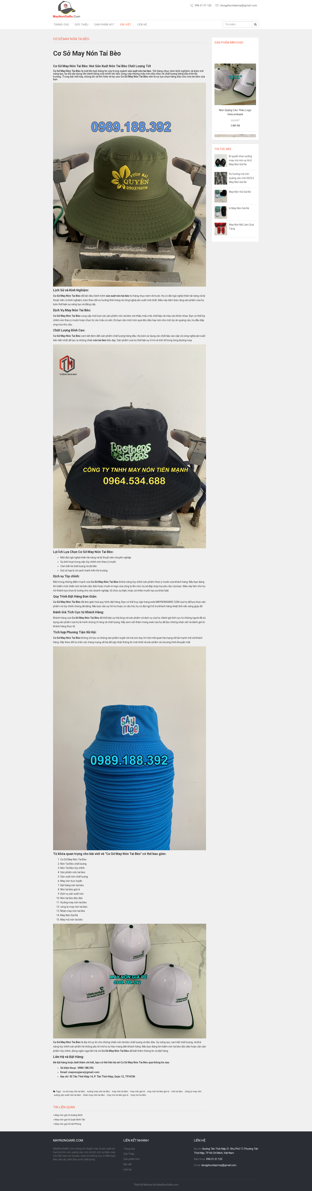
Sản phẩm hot (104, 24)
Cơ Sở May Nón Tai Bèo (67, 71)
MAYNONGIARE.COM (167, 601)
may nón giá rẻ (137, 1091)
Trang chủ (61, 24)
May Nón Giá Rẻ (69, 915)
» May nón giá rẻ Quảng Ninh (68, 1115)
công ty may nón (193, 1091)
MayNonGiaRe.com (168, 1184)
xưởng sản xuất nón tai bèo (67, 1095)
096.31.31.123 (203, 5)
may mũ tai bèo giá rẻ (117, 1095)
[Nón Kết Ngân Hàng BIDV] (235, 115)
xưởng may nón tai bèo (98, 1091)
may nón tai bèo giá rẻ (158, 1091)
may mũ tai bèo (138, 1095)
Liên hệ (142, 24)
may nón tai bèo (120, 1091)
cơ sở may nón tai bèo (74, 1091)
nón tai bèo (176, 1091)
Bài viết (125, 24)
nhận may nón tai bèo (94, 1095)
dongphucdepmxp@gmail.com (238, 5)
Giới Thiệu (81, 24)
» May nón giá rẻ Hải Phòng (67, 1124)
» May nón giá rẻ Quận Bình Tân (69, 1119)
